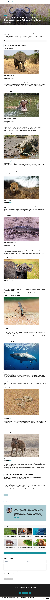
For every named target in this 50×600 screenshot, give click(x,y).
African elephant (7, 79)
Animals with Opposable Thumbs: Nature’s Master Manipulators (39, 548)
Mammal (10, 202)
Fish (9, 372)
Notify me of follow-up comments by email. (11, 573)
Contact (18, 587)
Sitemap (21, 587)
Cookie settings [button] (43, 598)
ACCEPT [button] (47, 598)
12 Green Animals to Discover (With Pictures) (25, 547)
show (8, 40)
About (15, 587)
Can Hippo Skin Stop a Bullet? (10, 547)
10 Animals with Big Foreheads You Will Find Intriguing (39, 536)
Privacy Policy (30, 587)
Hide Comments (24, 552)
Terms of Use (25, 587)
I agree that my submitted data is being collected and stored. (12, 571)
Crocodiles (5, 167)
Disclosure (34, 587)
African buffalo (7, 284)
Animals (5, 15)
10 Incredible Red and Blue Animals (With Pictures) (25, 536)
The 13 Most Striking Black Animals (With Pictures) (10, 536)
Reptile (10, 161)
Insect (10, 328)
